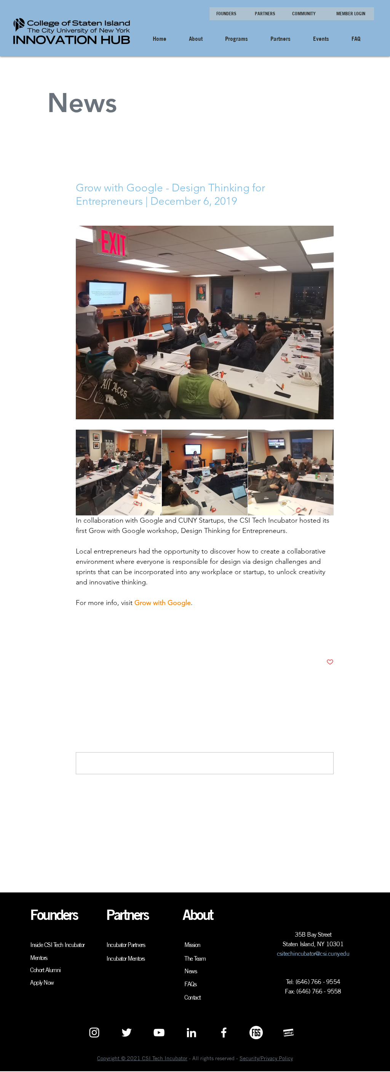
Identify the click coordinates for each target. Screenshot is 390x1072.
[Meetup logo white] (288, 1032)
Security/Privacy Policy (266, 1058)
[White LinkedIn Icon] (191, 1032)
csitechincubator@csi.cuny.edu (313, 953)
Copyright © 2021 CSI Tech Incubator (142, 1058)
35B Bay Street (313, 934)
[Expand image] (118, 472)
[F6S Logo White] (256, 1032)
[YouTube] (159, 1032)
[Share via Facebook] (79, 638)
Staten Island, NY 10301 (313, 944)
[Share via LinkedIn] (116, 638)
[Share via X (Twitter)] (98, 638)
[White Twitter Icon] (126, 1032)
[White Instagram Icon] (94, 1032)
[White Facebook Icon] (223, 1032)
